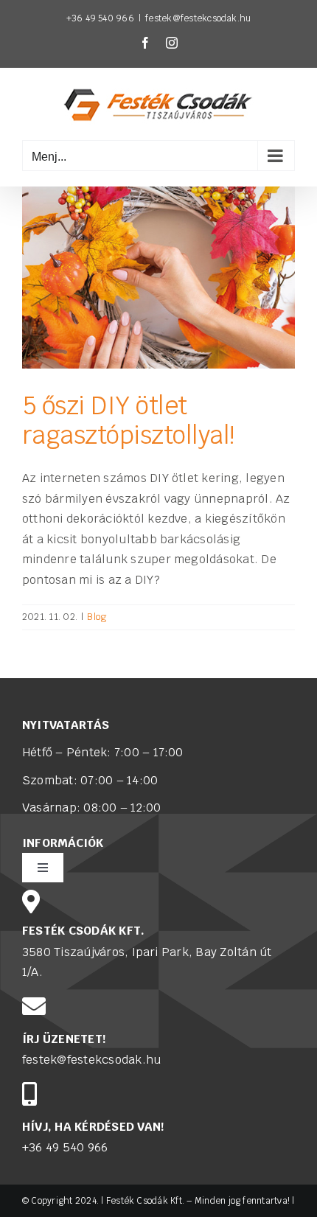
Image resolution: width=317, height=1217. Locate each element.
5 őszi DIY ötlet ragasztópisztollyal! (128, 420)
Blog (96, 616)
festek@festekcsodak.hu (198, 18)
